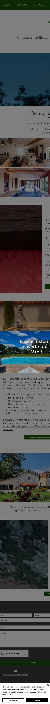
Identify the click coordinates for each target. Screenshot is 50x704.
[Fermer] (47, 686)
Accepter (36, 700)
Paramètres (13, 700)
